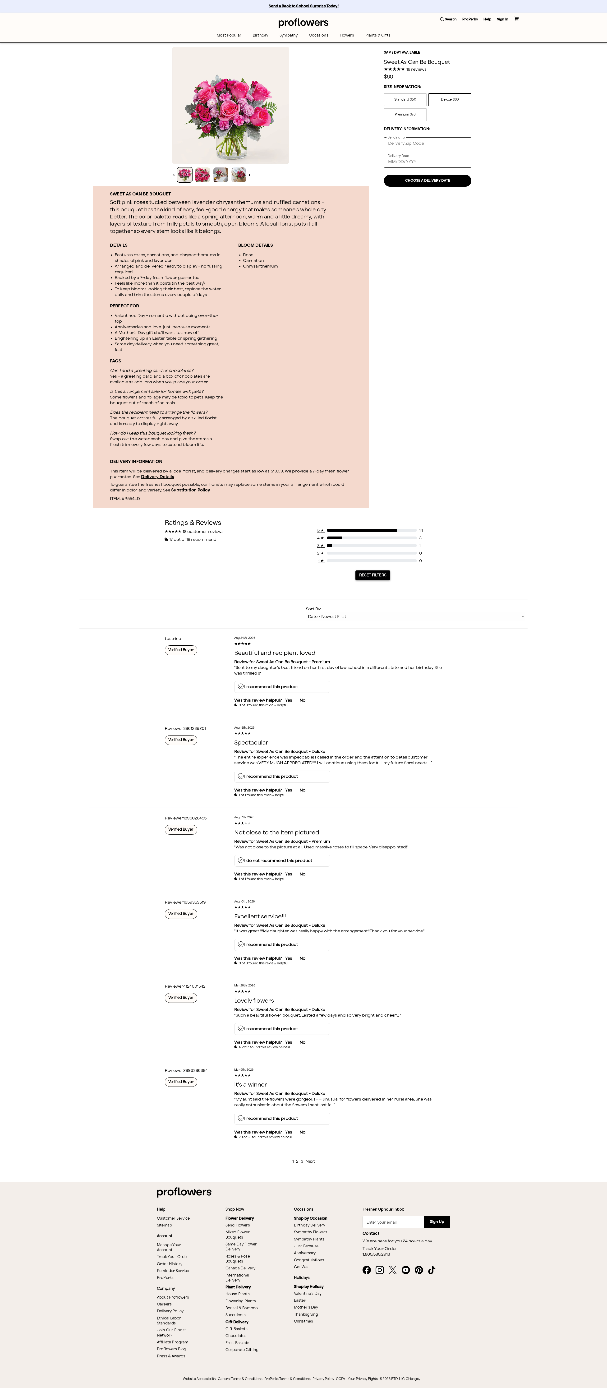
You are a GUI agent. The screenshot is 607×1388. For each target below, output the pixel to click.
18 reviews (416, 69)
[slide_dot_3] (239, 175)
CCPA (340, 1378)
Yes (288, 700)
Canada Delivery (240, 1268)
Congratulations (309, 1260)
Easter (300, 1300)
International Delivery (237, 1278)
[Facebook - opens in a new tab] (369, 1270)
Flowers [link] (347, 35)
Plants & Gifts (377, 35)
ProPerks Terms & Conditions (287, 1378)
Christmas (303, 1321)
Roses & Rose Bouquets (237, 1259)
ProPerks (165, 1278)
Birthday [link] (260, 35)
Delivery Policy (170, 1311)
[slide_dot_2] (221, 175)
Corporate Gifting (242, 1350)
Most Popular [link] (229, 35)
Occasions (318, 35)
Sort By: (313, 609)
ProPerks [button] (470, 19)
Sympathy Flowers (310, 1232)
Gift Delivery (236, 1322)
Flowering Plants (240, 1301)
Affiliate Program (173, 1342)
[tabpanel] (230, 105)
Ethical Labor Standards (169, 1321)
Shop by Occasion (310, 1218)
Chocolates (236, 1336)
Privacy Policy (323, 1378)
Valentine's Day (308, 1293)
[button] (448, 19)
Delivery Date (398, 155)
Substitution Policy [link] (190, 490)
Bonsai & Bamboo (241, 1308)
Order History (169, 1264)
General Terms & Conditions (240, 1378)
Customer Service (173, 1218)
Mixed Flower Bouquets (237, 1235)
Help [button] (487, 19)
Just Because (306, 1246)
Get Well (301, 1267)
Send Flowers (237, 1225)
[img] (230, 105)
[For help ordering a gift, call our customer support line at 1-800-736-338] (303, 23)
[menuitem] (229, 35)
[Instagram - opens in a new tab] (382, 1270)
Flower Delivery (239, 1218)
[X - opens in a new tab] (395, 1270)
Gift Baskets (236, 1329)
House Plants (237, 1294)
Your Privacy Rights (363, 1378)
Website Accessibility (199, 1378)
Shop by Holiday (309, 1287)
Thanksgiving (306, 1314)
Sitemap (164, 1225)
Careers (164, 1304)
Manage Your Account (169, 1247)
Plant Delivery (238, 1287)
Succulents (235, 1315)
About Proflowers (173, 1297)
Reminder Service (173, 1271)
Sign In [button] (502, 19)
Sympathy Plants (309, 1239)
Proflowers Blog (171, 1349)
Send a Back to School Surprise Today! (304, 6)
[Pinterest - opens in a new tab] (421, 1270)
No (302, 700)
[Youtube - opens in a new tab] (408, 1270)
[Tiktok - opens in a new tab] (434, 1270)
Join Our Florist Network (171, 1332)
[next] (249, 175)
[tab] (230, 105)
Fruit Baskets (237, 1343)
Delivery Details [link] (157, 477)
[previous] (174, 175)
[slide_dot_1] (203, 175)
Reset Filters (372, 575)
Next (310, 1161)
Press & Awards (171, 1356)
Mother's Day (306, 1307)
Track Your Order (172, 1257)
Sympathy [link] (289, 35)
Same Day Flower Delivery (241, 1247)
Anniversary (305, 1253)
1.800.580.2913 (376, 1254)
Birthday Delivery (309, 1225)
